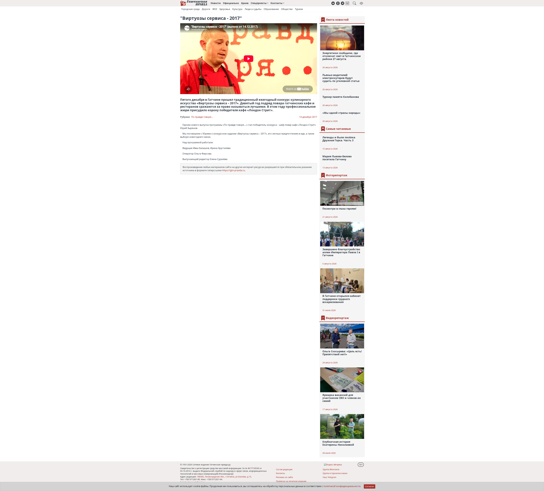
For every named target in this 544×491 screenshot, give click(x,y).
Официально (231, 3)
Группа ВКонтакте (331, 469)
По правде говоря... (202, 116)
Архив (244, 3)
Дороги (206, 9)
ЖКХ (214, 9)
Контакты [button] (276, 3)
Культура (237, 9)
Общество (287, 9)
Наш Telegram (329, 477)
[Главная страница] (193, 3)
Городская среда (190, 9)
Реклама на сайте (284, 477)
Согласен (369, 486)
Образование (271, 9)
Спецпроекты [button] (259, 3)
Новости (216, 3)
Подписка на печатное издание (291, 481)
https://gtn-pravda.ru (233, 170)
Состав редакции (284, 469)
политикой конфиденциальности (341, 486)
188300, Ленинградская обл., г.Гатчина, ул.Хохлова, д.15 (224, 476)
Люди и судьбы (253, 9)
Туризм (299, 9)
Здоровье (224, 9)
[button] (333, 3)
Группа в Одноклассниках (335, 473)
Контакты (280, 473)
